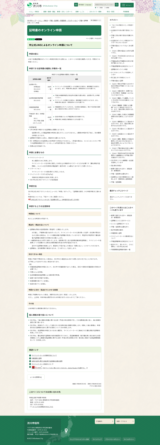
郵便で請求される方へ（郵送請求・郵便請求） (121, 170)
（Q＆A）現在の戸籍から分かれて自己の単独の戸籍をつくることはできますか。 (122, 86)
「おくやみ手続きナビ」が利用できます (122, 26)
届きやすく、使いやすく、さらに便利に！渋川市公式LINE (122, 245)
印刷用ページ (97, 20)
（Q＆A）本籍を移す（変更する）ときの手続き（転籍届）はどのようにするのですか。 (122, 93)
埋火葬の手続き (116, 165)
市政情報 (126, 11)
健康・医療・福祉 (49, 11)
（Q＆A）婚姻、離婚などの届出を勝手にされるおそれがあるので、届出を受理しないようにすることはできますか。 (122, 142)
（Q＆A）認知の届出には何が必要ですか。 (122, 52)
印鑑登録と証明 (116, 233)
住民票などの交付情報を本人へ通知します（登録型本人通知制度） (122, 178)
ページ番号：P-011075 (93, 38)
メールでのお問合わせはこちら (42, 407)
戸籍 (80, 20)
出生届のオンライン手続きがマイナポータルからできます (122, 41)
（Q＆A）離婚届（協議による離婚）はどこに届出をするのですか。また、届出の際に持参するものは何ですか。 (122, 108)
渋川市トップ (31, 20)
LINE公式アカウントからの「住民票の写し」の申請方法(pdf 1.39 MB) (55, 199)
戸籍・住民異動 (116, 182)
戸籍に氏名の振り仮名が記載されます (122, 36)
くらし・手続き (34, 11)
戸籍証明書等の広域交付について (122, 66)
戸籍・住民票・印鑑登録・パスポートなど (64, 20)
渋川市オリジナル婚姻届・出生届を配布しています (122, 161)
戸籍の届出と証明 (117, 81)
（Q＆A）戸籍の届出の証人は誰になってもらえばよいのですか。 (122, 149)
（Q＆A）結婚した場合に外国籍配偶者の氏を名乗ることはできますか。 (122, 116)
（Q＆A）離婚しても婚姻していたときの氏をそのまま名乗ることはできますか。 (122, 100)
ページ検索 (100, 8)
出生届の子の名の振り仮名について (122, 31)
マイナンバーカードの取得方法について (122, 237)
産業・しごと (80, 11)
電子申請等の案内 (117, 230)
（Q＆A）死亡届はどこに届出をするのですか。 (122, 130)
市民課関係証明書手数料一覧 (120, 249)
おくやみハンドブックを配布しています (122, 73)
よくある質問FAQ (36, 377)
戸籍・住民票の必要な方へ (120, 174)
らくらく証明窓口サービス (120, 224)
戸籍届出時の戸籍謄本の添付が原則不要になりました (122, 62)
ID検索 (107, 8)
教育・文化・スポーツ (64, 11)
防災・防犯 (110, 11)
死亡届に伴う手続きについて (120, 77)
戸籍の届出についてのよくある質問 (122, 46)
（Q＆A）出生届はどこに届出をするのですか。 (122, 135)
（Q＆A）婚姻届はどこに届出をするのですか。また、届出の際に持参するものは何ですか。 (122, 123)
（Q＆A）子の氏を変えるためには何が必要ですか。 (122, 57)
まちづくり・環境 (95, 11)
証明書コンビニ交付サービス (120, 220)
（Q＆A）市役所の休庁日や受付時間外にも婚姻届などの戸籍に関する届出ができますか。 (122, 155)
